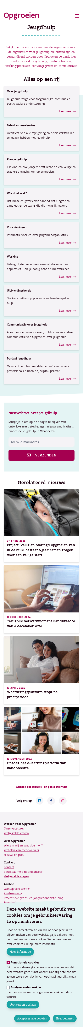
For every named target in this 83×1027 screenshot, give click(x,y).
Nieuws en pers (14, 855)
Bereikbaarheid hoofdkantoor (23, 872)
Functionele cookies (25, 963)
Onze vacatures (14, 828)
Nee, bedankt (64, 1018)
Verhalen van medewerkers (21, 850)
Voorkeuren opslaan (23, 1004)
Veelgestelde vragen (16, 833)
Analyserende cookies (26, 987)
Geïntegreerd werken (17, 889)
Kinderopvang (13, 893)
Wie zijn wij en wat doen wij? (23, 845)
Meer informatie (20, 951)
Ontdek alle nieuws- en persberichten (41, 787)
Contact (9, 867)
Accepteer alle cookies (32, 1018)
